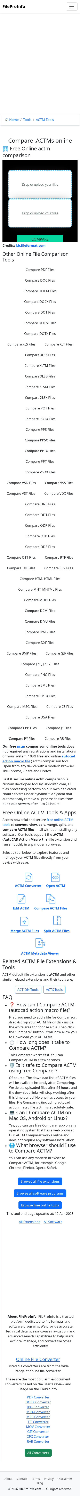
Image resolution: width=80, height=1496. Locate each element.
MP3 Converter (38, 1417)
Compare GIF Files (59, 653)
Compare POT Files (40, 408)
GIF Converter (38, 1431)
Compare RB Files (58, 738)
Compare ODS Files (40, 547)
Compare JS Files (58, 728)
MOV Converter (38, 1426)
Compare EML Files (40, 685)
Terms (35, 1479)
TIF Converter (38, 1422)
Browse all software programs (40, 1193)
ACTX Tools (54, 989)
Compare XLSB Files (40, 376)
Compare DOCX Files (40, 301)
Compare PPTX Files (40, 451)
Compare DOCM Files (40, 291)
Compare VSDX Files (40, 472)
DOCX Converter (38, 1402)
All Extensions (29, 1222)
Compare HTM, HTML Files (40, 578)
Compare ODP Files (40, 525)
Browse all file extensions (40, 1181)
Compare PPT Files (40, 461)
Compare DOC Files (40, 280)
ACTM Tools (45, 119)
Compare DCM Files (40, 610)
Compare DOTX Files (40, 333)
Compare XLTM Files (40, 365)
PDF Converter (38, 1397)
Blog (40, 1483)
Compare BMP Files (22, 653)
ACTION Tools (28, 989)
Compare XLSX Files (40, 355)
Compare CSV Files (58, 568)
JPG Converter (38, 1407)
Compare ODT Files (40, 515)
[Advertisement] (40, 73)
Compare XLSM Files (40, 387)
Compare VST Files (21, 493)
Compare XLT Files (59, 344)
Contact (22, 1479)
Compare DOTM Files (40, 323)
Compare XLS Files (21, 344)
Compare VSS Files (59, 483)
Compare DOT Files (40, 312)
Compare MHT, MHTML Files (40, 589)
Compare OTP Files (40, 536)
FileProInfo (13, 6)
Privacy (49, 1479)
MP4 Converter (38, 1412)
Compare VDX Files (58, 493)
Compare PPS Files (40, 429)
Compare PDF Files (40, 269)
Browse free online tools (40, 1205)
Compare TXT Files (21, 568)
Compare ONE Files (40, 504)
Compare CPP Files (22, 728)
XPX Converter (38, 1436)
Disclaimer (65, 1479)
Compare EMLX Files (40, 696)
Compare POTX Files (40, 419)
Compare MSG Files (22, 706)
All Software (53, 1222)
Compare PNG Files (40, 674)
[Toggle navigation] (72, 6)
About (9, 1479)
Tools (27, 119)
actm (21, 746)
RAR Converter (38, 1441)
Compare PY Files (22, 738)
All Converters (38, 1453)
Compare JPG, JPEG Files (40, 664)
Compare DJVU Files (40, 621)
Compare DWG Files (40, 632)
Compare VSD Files (21, 483)
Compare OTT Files (21, 557)
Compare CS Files (59, 706)
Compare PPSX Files (40, 440)
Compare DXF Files (40, 642)
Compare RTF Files (59, 557)
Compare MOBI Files (40, 600)
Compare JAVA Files (40, 717)
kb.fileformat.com (31, 245)
